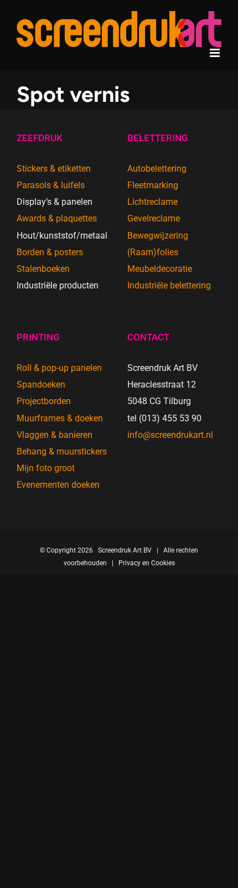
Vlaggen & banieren (54, 435)
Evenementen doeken (58, 484)
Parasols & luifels (51, 185)
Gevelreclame (153, 218)
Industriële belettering (169, 285)
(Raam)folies (152, 252)
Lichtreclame (152, 202)
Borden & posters (50, 252)
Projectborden (44, 401)
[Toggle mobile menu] (215, 53)
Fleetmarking (152, 185)
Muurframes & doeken (60, 418)
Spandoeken (41, 384)
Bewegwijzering (157, 235)
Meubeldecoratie (159, 269)
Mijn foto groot (46, 468)
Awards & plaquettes (57, 218)
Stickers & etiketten (54, 168)
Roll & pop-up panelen (59, 368)
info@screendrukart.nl (170, 435)
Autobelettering (157, 168)
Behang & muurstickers (62, 451)
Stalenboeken (43, 269)
